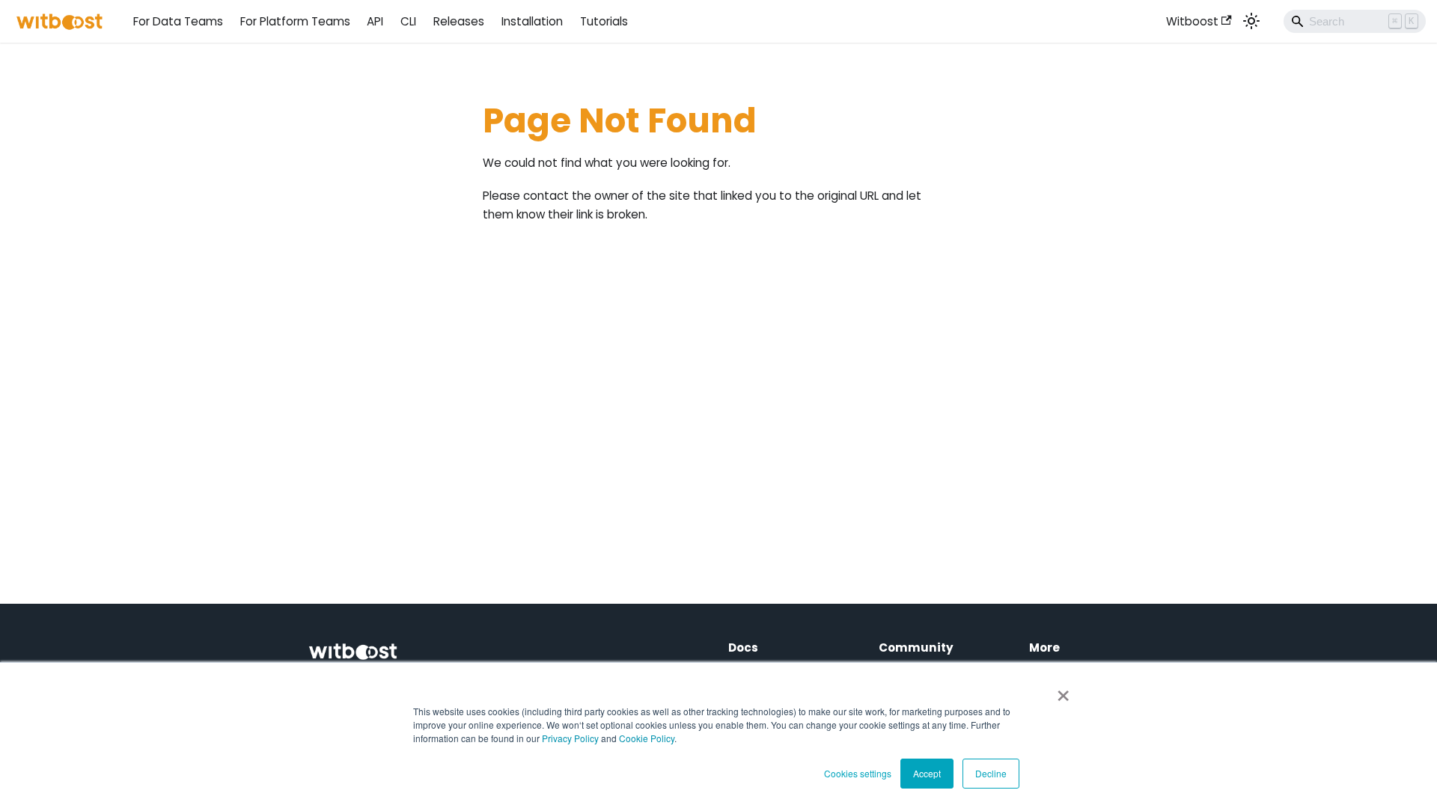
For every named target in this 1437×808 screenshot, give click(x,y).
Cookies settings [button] (857, 773)
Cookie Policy (646, 738)
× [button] (1063, 690)
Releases (458, 21)
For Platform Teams (295, 21)
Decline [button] (991, 773)
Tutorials (604, 21)
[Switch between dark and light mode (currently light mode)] (1251, 21)
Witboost (1192, 21)
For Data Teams (178, 21)
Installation (532, 21)
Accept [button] (927, 773)
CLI (408, 21)
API (375, 21)
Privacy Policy (570, 738)
